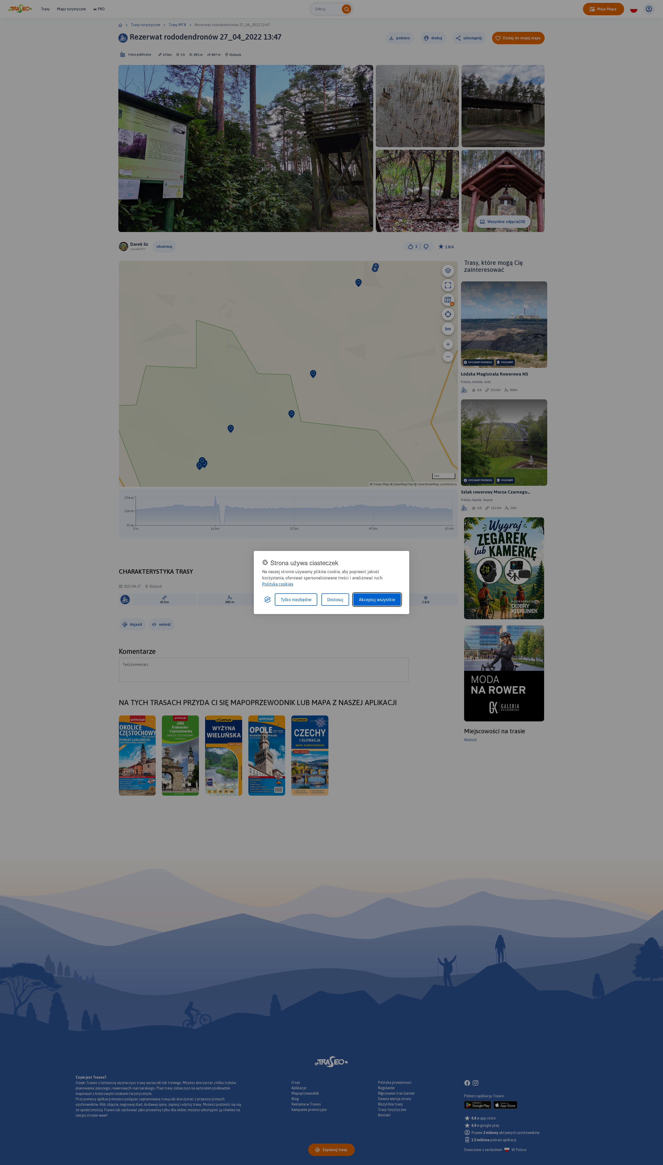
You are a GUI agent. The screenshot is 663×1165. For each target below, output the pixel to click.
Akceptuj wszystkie (377, 599)
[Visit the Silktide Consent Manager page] (267, 599)
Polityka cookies (277, 584)
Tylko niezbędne (296, 599)
